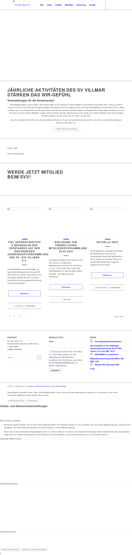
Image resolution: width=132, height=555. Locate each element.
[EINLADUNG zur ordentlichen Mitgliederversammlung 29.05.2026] (66, 221)
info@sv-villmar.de (14, 349)
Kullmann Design (61, 386)
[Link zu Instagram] (117, 5)
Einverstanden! (32, 400)
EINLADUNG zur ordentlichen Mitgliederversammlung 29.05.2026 (68, 246)
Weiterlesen (24, 293)
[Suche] (99, 5)
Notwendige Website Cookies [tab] (11, 438)
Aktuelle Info (107, 242)
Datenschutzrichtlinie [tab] (8, 531)
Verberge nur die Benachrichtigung (34, 549)
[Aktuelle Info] (107, 221)
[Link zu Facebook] (109, 5)
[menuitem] (41, 5)
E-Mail (51, 341)
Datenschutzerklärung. (16, 400)
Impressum (30, 386)
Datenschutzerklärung (63, 362)
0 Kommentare (30, 306)
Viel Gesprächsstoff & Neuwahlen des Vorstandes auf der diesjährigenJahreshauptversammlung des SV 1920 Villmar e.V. (28, 251)
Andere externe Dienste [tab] (9, 483)
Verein (24, 239)
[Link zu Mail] (113, 5)
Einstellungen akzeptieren (10, 549)
